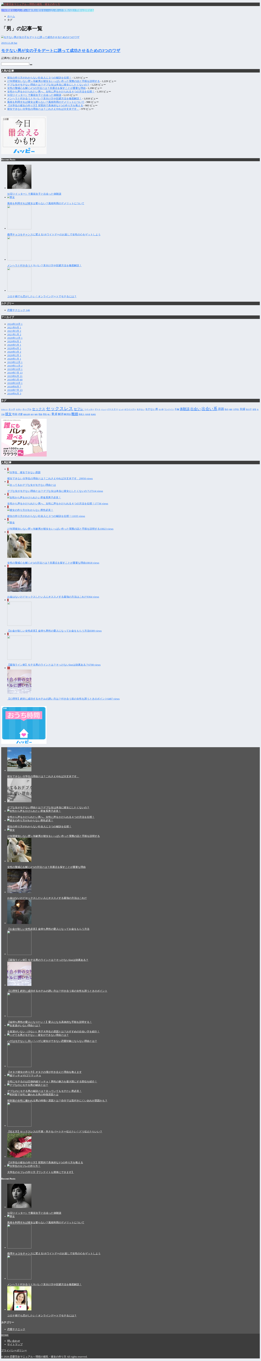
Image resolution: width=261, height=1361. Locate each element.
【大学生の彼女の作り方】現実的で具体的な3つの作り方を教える (45, 105)
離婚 (74, 414)
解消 (60, 414)
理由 (40, 414)
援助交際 (26, 414)
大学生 (236, 409)
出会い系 (209, 409)
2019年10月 (15, 369)
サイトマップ (15, 1344)
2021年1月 (14, 334)
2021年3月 (14, 331)
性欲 (15, 414)
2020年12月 (15, 338)
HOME (5, 1335)
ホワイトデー (130, 409)
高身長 (93, 414)
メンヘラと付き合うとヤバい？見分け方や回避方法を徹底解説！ (44, 98)
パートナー (112, 409)
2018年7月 (15, 390)
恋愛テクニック (18, 310)
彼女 (8, 414)
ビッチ (121, 409)
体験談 (185, 409)
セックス (38, 409)
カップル (26, 409)
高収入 (82, 414)
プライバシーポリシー (14, 1350)
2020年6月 (14, 341)
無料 (36, 414)
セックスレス (59, 408)
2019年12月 (15, 362)
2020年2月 (14, 355)
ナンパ (103, 409)
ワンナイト (169, 409)
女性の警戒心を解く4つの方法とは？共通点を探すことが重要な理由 (46, 88)
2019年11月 (15, 365)
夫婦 (242, 409)
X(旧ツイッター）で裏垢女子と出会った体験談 (34, 95)
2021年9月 (14, 327)
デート (98, 409)
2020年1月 (14, 358)
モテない (141, 409)
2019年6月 (15, 376)
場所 (230, 409)
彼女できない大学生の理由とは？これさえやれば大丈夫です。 (43, 109)
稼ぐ (49, 414)
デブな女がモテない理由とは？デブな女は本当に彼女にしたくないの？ (48, 84)
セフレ (79, 409)
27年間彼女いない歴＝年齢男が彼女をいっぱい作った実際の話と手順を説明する (47, 10)
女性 (254, 409)
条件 (32, 414)
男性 (45, 414)
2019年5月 (15, 379)
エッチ (11, 409)
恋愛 (20, 414)
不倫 (177, 409)
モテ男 (161, 409)
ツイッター (89, 409)
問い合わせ (13, 1341)
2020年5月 (14, 345)
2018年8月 (14, 386)
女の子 (249, 409)
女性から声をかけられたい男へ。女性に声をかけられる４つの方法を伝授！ (51, 91)
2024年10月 (15, 324)
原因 (221, 409)
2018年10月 (15, 383)
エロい (19, 409)
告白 (227, 409)
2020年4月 (14, 348)
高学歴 (87, 414)
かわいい (4, 409)
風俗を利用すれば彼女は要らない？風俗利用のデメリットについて (45, 102)
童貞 (54, 414)
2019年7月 (15, 372)
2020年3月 (14, 351)
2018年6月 (14, 393)
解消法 (67, 414)
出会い (195, 409)
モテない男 (151, 409)
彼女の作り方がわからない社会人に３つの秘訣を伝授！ (39, 77)
